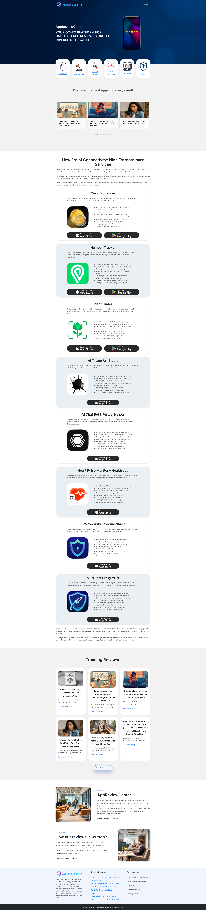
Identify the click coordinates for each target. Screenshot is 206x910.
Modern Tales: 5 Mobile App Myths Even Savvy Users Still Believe (102, 122)
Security (143, 74)
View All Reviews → (103, 768)
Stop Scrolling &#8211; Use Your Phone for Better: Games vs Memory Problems (71, 123)
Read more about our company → (109, 819)
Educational (127, 74)
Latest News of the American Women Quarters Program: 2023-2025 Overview (103, 696)
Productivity (63, 74)
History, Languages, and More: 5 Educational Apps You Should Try (133, 122)
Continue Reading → (65, 706)
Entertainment (79, 74)
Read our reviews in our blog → (66, 858)
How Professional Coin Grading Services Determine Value (70, 692)
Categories (145, 4)
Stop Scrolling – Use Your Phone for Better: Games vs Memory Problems (135, 694)
